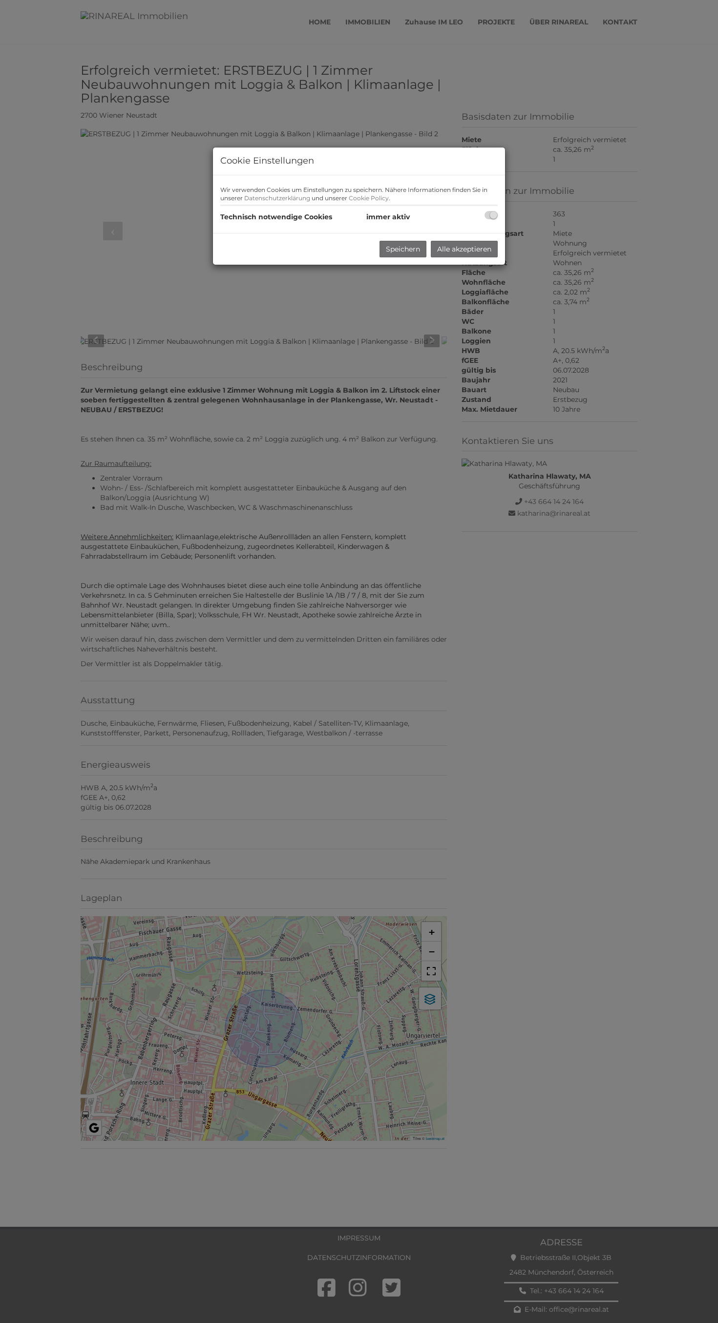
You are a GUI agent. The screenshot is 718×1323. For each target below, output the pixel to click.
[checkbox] (491, 215)
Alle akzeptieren (464, 249)
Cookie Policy (369, 198)
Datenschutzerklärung (277, 198)
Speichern (403, 249)
